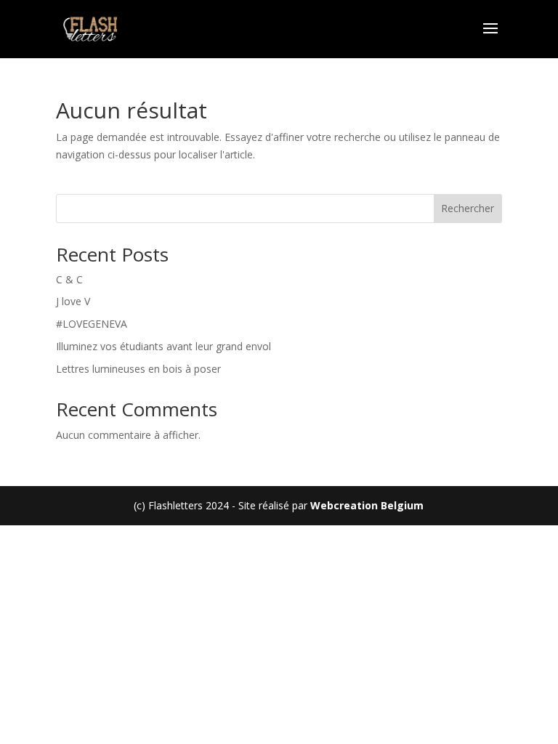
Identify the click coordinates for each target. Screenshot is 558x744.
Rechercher (467, 208)
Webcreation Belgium (367, 505)
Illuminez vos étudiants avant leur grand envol (163, 346)
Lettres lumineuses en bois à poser (138, 369)
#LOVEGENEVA (91, 324)
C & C (69, 279)
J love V (73, 301)
